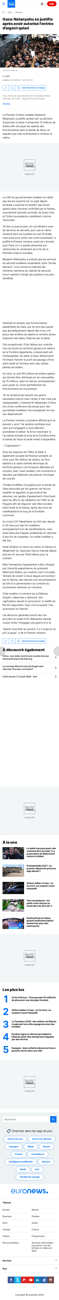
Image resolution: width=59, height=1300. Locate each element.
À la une (10, 842)
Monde (19, 12)
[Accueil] (3, 12)
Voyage (6, 1229)
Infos (10, 12)
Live (52, 3)
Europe (6, 1209)
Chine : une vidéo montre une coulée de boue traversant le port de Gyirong (26, 657)
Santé (23, 1169)
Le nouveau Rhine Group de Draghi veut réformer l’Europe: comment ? (23, 667)
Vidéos (6, 1236)
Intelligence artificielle (21, 1161)
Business (7, 1216)
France (18, 1154)
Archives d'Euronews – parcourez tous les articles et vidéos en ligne (43, 1246)
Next (5, 1222)
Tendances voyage (30, 1176)
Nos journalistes (11, 1242)
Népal (31, 1146)
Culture (35, 1229)
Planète (35, 1216)
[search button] (53, 1119)
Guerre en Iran (15, 1139)
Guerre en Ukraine (42, 1139)
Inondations (37, 1154)
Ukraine (46, 1161)
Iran (37, 1169)
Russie (46, 1146)
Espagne (13, 1146)
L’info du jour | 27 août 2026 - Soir (20, 676)
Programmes (38, 1236)
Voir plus (6, 104)
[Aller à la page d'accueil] (11, 4)
